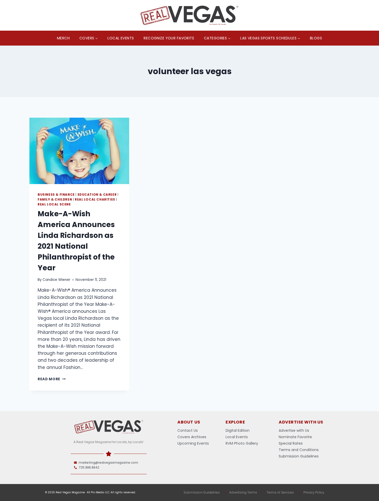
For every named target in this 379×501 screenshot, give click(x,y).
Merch (63, 38)
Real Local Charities (95, 199)
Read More (52, 379)
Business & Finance (56, 195)
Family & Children (55, 199)
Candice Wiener (56, 279)
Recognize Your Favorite (169, 38)
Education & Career (97, 195)
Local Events (121, 38)
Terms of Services (280, 492)
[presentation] (79, 151)
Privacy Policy (313, 492)
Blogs (316, 38)
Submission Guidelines (202, 492)
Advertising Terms (243, 492)
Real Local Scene (54, 204)
